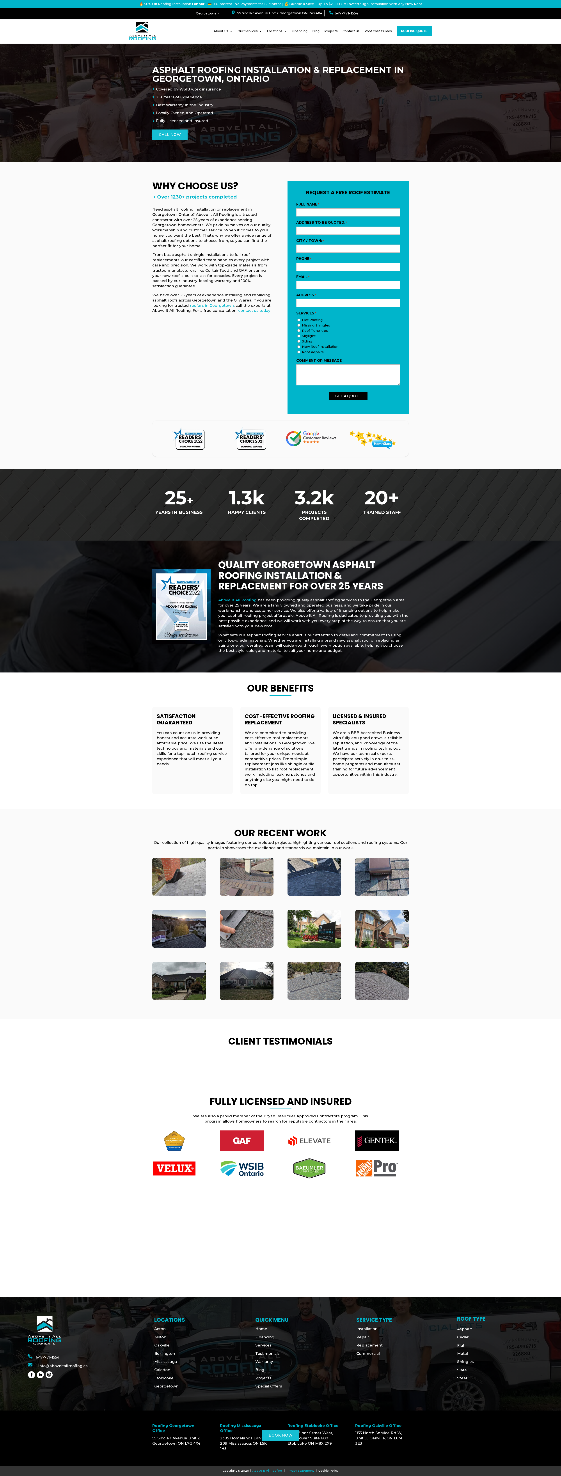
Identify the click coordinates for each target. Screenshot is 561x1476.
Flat (460, 1345)
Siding (307, 341)
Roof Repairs (313, 352)
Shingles (465, 1361)
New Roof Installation (320, 346)
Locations (274, 31)
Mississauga (165, 1361)
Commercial (368, 1353)
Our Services (248, 31)
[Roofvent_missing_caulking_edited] (246, 946)
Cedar (463, 1337)
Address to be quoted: (321, 222)
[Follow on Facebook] (31, 1374)
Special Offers (268, 1386)
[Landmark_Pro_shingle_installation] (382, 946)
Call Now (170, 135)
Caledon (162, 1370)
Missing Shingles (316, 325)
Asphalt (464, 1329)
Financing (299, 31)
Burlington (164, 1353)
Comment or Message (319, 360)
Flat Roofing (312, 320)
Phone (303, 259)
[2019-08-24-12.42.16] (382, 998)
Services (263, 1345)
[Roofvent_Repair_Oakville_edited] (382, 894)
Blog (316, 31)
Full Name (307, 204)
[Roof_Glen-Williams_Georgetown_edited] (246, 998)
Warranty (264, 1361)
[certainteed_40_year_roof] (314, 946)
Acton (160, 1329)
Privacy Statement (300, 1470)
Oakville (162, 1345)
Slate (462, 1370)
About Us (221, 31)
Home (261, 1329)
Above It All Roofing (237, 600)
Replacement (369, 1345)
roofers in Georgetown (212, 305)
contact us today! (254, 310)
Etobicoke (164, 1378)
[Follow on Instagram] (49, 1374)
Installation (367, 1329)
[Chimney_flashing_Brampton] (246, 894)
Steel (462, 1378)
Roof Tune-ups (315, 330)
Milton (160, 1337)
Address (306, 295)
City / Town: (310, 241)
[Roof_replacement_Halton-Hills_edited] (179, 998)
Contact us (351, 31)
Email (302, 277)
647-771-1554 (346, 13)
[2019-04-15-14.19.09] (314, 998)
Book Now (281, 1435)
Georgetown (206, 13)
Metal (462, 1353)
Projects (331, 31)
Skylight (309, 336)
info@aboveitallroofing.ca (63, 1366)
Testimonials (267, 1353)
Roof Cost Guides (378, 31)
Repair (362, 1337)
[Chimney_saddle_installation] (179, 894)
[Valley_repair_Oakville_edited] (314, 894)
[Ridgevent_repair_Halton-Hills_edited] (179, 946)
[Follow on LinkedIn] (40, 1374)
